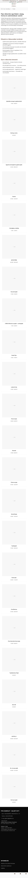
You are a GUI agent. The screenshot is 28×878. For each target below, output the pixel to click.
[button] (26, 5)
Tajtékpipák (14, 545)
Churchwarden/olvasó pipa (14, 641)
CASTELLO (14, 736)
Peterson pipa (14, 482)
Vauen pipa (14, 577)
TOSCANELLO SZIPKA (14, 228)
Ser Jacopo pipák (14, 768)
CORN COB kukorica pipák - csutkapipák (14, 323)
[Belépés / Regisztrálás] (8, 874)
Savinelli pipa (14, 514)
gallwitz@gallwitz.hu (9, 818)
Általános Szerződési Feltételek (8, 863)
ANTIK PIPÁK (14, 260)
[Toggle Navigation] (2, 5)
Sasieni (14, 196)
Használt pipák (14, 291)
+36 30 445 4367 (8, 827)
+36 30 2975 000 (9, 816)
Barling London (14, 133)
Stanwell (14, 450)
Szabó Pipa (14, 355)
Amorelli (14, 704)
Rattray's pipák (14, 800)
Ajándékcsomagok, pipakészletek (14, 101)
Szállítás (3, 868)
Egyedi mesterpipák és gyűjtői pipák (14, 164)
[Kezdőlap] (3, 874)
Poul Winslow (14, 609)
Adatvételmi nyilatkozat (6, 865)
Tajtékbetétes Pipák (14, 672)
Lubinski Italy (14, 387)
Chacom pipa (14, 418)
